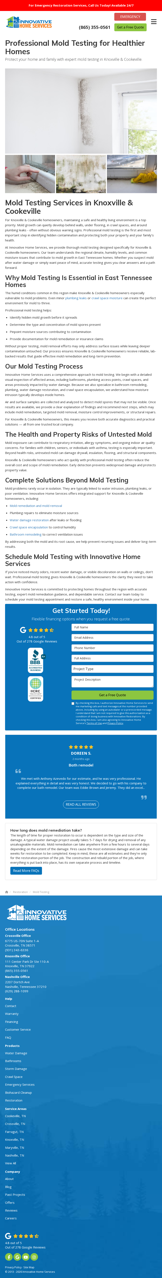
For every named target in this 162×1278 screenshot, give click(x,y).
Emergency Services (20, 1084)
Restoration (13, 1100)
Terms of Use (94, 723)
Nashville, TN (14, 1155)
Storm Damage (16, 1069)
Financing (11, 1021)
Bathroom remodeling (26, 534)
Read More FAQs (26, 870)
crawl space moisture (107, 298)
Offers (10, 1202)
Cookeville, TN (15, 1116)
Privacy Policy (115, 723)
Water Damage (16, 1053)
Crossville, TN (15, 1124)
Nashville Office (17, 977)
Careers (11, 1218)
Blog (8, 1187)
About (9, 1179)
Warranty (12, 1013)
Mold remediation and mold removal (36, 506)
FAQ (8, 1037)
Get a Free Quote (130, 27)
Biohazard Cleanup (18, 1092)
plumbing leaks (76, 298)
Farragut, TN (14, 1132)
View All (10, 1163)
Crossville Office (18, 935)
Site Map (28, 1267)
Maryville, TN (14, 1147)
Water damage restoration (29, 520)
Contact (10, 1006)
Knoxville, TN (14, 1139)
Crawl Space (14, 1077)
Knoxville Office (17, 956)
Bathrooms (13, 1061)
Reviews (11, 1210)
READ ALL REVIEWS (81, 804)
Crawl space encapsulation (29, 527)
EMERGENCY (130, 16)
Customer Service (18, 1029)
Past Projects (15, 1194)
